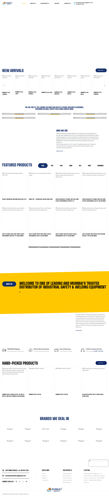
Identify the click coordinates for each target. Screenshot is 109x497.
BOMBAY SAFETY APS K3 (35, 394)
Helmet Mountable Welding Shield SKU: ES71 (14, 199)
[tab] (43, 165)
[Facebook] (16, 481)
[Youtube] (26, 481)
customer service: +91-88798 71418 (17, 470)
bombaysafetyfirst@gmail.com (15, 476)
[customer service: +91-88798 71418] (3, 470)
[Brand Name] (10, 429)
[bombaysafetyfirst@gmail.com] (3, 476)
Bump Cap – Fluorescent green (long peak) (40, 199)
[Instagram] (19, 481)
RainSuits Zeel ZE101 (46, 92)
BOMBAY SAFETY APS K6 (62, 394)
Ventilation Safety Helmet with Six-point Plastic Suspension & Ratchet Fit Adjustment (67, 200)
